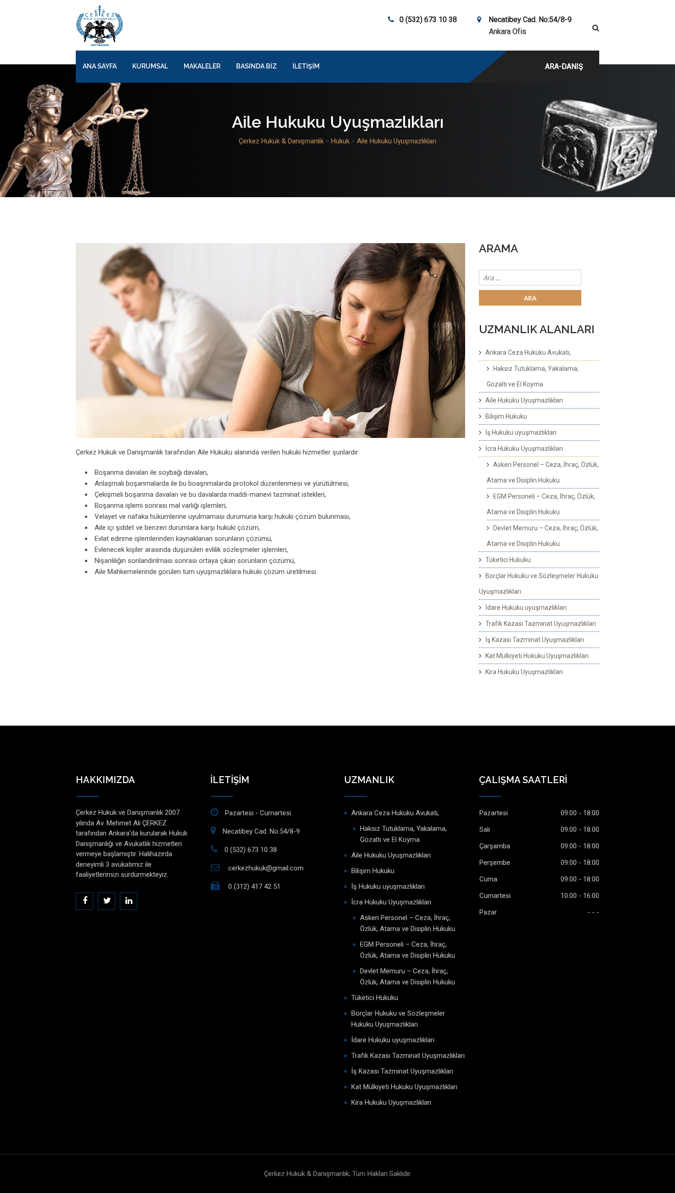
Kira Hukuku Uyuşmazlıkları (524, 672)
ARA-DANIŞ (564, 66)
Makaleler (202, 66)
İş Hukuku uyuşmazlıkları (521, 432)
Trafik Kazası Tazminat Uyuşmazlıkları (540, 623)
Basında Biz (256, 66)
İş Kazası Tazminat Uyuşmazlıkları (534, 639)
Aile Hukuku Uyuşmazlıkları (524, 400)
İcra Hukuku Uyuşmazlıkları (524, 448)
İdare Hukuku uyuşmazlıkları (526, 607)
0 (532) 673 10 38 (428, 19)
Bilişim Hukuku (506, 416)
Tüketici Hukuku (508, 559)
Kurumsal (150, 66)
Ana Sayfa (100, 66)
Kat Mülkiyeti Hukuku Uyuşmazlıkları (537, 655)
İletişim (306, 66)
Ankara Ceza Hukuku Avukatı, (528, 352)
